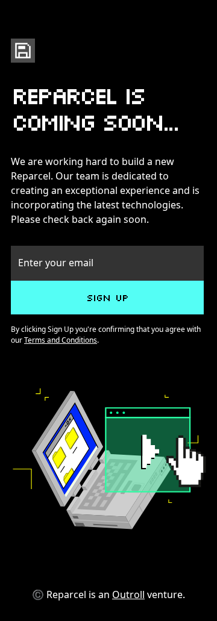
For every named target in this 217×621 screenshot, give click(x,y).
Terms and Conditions (60, 340)
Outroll (128, 594)
